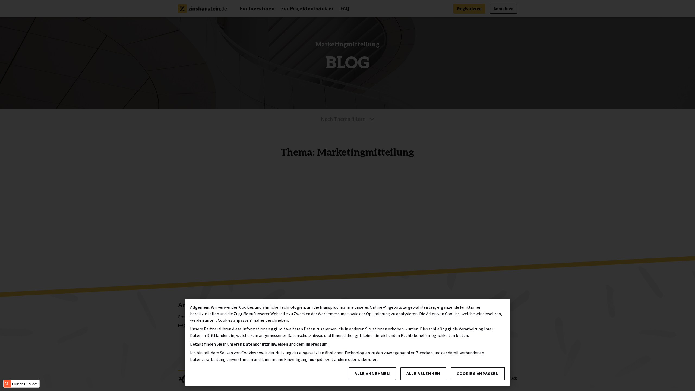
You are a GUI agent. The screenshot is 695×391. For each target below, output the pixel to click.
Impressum (316, 344)
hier (312, 359)
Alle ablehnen (423, 374)
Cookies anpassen (478, 374)
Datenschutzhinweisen (265, 344)
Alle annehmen (372, 374)
